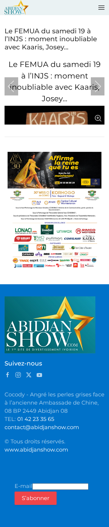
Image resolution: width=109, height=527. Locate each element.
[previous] (15, 86)
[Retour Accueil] (17, 7)
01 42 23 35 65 (35, 419)
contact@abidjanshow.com (42, 427)
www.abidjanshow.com (36, 449)
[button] (101, 7)
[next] (93, 86)
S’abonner (35, 498)
